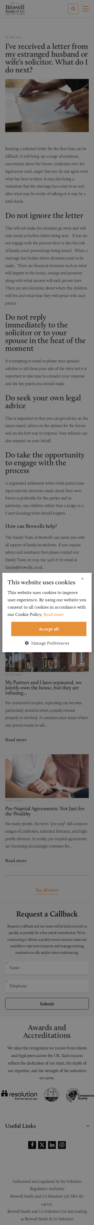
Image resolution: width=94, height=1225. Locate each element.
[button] (47, 643)
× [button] (82, 579)
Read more (54, 614)
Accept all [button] (49, 629)
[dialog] (47, 612)
